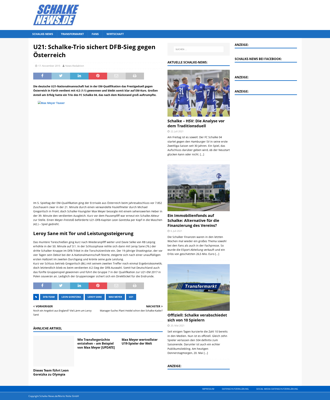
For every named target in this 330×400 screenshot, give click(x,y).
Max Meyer (115, 297)
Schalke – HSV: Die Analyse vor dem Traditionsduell (196, 123)
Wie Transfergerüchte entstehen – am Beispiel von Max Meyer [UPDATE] (96, 344)
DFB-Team (49, 297)
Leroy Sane (95, 297)
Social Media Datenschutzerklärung (277, 388)
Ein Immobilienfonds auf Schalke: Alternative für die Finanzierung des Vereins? (193, 220)
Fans (95, 34)
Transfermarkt (72, 34)
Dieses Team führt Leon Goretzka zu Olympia (51, 372)
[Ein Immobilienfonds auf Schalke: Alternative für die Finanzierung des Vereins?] (198, 187)
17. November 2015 (49, 65)
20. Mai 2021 (177, 325)
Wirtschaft (115, 34)
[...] (202, 154)
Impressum (208, 388)
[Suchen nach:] (199, 49)
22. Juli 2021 (177, 131)
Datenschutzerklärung (235, 388)
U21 (131, 297)
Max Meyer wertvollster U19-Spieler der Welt (140, 342)
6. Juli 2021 (176, 231)
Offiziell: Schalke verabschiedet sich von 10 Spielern (197, 317)
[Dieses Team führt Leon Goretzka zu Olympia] (53, 351)
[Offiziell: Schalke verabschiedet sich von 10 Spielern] (198, 287)
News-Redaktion (74, 65)
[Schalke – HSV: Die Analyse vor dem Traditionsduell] (198, 93)
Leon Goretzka (71, 297)
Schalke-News (42, 34)
